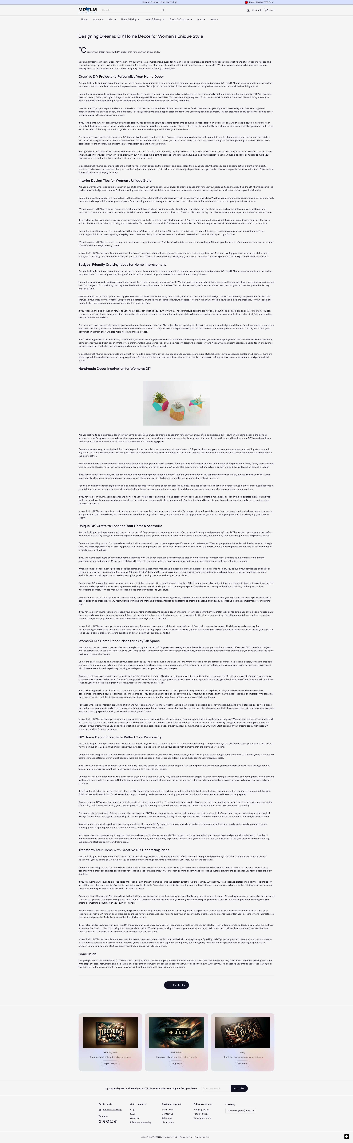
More (213, 19)
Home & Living (129, 19)
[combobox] (133, 10)
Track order (168, 1109)
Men (111, 19)
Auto (200, 19)
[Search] (163, 10)
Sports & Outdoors (180, 19)
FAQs (132, 1113)
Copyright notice (202, 1118)
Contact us (167, 1113)
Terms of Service (202, 1137)
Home (84, 19)
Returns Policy (201, 1113)
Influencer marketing (140, 1122)
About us (134, 1118)
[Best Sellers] (176, 1032)
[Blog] (242, 1032)
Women (97, 19)
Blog (132, 1109)
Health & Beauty (153, 19)
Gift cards (167, 1118)
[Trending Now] (110, 1032)
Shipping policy (201, 1109)
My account (168, 1122)
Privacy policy (186, 1137)
